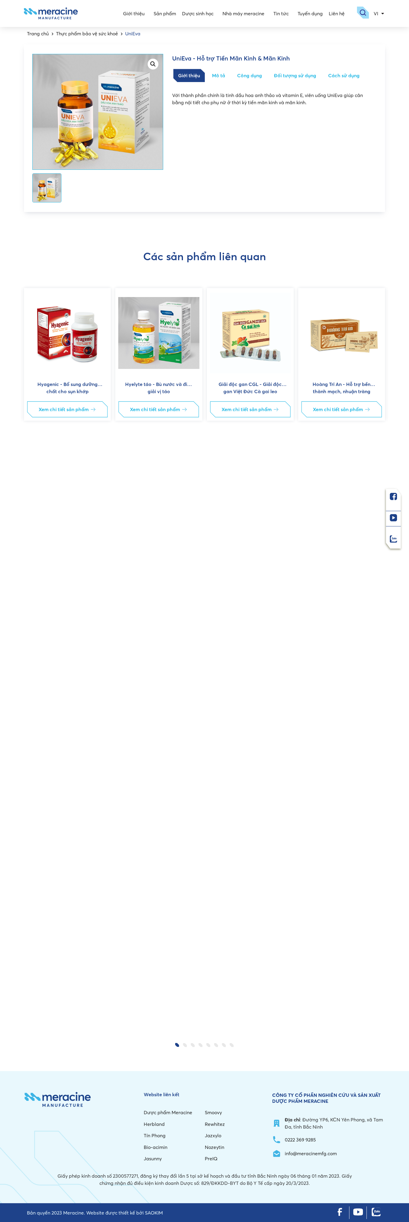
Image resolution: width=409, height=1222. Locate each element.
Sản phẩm (165, 13)
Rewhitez (215, 1124)
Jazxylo (213, 1135)
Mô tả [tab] (218, 75)
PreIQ (211, 1159)
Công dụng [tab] (249, 75)
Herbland (154, 1124)
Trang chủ (38, 34)
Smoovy (213, 1112)
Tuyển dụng (310, 13)
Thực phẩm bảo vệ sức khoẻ (87, 34)
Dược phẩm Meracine (168, 1112)
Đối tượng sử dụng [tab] (295, 75)
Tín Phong (155, 1135)
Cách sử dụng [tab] (344, 75)
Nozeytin (214, 1147)
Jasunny (153, 1159)
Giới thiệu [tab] (189, 75)
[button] (33, 660)
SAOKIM (154, 1213)
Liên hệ (337, 13)
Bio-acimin (155, 1147)
